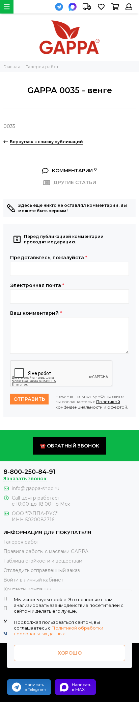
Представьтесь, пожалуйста (48, 257)
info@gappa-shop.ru (35, 488)
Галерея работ (21, 542)
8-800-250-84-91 (29, 472)
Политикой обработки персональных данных (58, 630)
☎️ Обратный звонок (69, 446)
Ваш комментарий (36, 313)
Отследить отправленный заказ (41, 570)
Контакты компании (27, 589)
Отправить (29, 399)
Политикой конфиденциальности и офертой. (91, 404)
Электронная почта (37, 285)
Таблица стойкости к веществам (42, 561)
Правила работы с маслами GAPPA (45, 551)
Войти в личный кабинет (33, 580)
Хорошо (70, 653)
